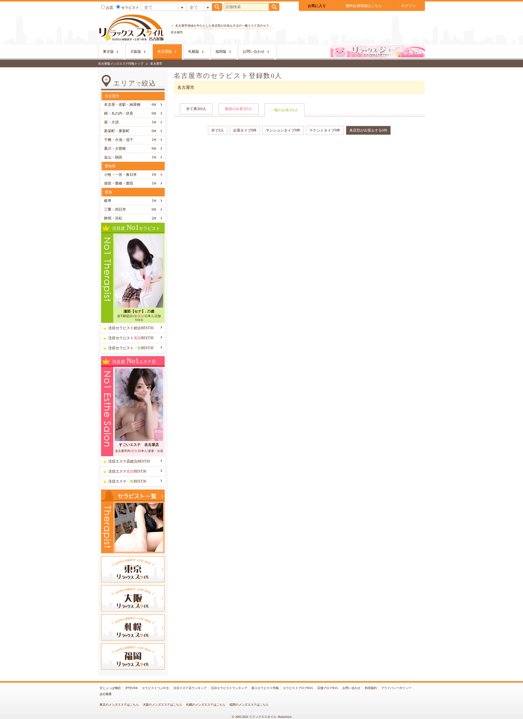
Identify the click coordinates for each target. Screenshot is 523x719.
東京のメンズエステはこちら (119, 704)
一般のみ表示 (284, 110)
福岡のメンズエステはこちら (249, 704)
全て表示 (196, 109)
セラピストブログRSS (298, 688)
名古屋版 (164, 51)
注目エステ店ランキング (190, 688)
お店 (109, 7)
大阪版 (135, 51)
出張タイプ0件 (245, 130)
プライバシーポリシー (396, 688)
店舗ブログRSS (327, 688)
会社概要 (106, 694)
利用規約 (371, 688)
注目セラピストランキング (229, 688)
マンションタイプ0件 (283, 130)
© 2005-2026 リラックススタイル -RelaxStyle (261, 716)
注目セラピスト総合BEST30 (130, 328)
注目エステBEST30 (127, 471)
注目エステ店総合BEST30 (129, 461)
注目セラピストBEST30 (130, 338)
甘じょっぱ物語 (110, 688)
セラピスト (130, 7)
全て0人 (217, 130)
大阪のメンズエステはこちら (162, 704)
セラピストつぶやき (155, 688)
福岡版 (220, 51)
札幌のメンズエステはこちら (205, 704)
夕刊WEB (131, 688)
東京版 (108, 51)
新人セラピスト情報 (265, 688)
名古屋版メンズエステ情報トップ (120, 63)
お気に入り (317, 6)
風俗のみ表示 (238, 109)
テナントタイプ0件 (324, 130)
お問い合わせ (254, 51)
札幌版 (193, 51)
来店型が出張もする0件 (368, 130)
